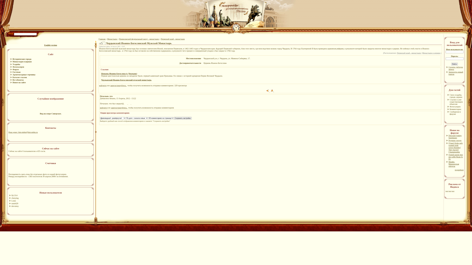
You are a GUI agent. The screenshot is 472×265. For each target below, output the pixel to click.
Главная (102, 39)
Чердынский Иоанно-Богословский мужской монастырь (126, 80)
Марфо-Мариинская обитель (454, 164)
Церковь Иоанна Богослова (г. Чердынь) (119, 74)
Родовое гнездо (455, 140)
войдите (103, 86)
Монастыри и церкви (431, 53)
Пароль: (454, 56)
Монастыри (112, 39)
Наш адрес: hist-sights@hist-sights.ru (23, 132)
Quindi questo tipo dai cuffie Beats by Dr (456, 157)
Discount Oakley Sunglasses (455, 137)
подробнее (459, 170)
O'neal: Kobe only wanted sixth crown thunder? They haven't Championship (456, 147)
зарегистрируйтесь (118, 86)
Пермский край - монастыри (173, 39)
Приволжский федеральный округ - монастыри (139, 39)
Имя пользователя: (454, 49)
